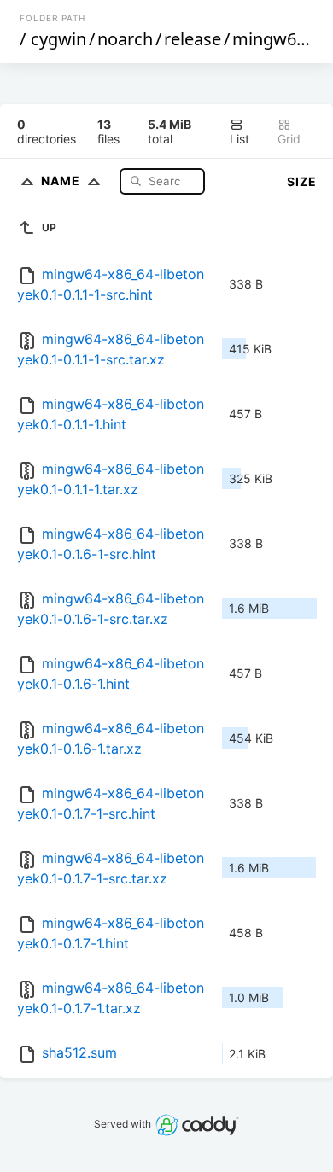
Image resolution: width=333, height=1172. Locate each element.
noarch (125, 38)
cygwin (58, 38)
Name (62, 180)
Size (302, 181)
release (192, 38)
